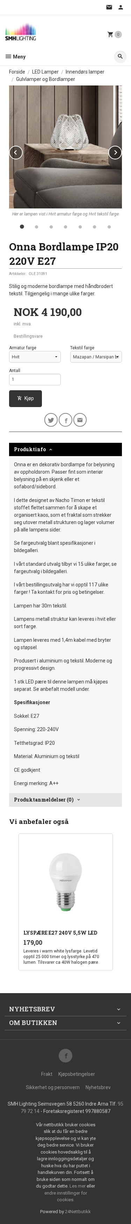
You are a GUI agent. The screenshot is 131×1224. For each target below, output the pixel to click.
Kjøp (29, 398)
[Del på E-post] (80, 420)
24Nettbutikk (78, 1211)
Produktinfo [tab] (30, 449)
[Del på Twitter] (51, 420)
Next (121, 151)
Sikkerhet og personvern (53, 1087)
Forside (17, 72)
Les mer (78, 1186)
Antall (14, 370)
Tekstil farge (82, 347)
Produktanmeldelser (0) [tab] (44, 799)
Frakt (46, 1074)
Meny (19, 57)
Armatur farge (22, 347)
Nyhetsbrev (98, 1087)
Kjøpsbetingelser (76, 1074)
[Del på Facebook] (65, 420)
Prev (22, 151)
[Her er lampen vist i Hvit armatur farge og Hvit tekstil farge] (65, 146)
